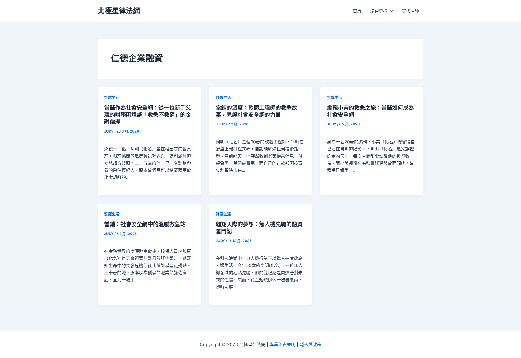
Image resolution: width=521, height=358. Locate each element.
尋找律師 (410, 11)
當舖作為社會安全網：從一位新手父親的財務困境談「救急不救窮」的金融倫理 (147, 115)
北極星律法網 (119, 11)
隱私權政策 (310, 344)
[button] (390, 11)
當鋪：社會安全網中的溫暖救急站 (145, 224)
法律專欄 (378, 11)
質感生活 (111, 97)
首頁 (357, 11)
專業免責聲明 (282, 344)
